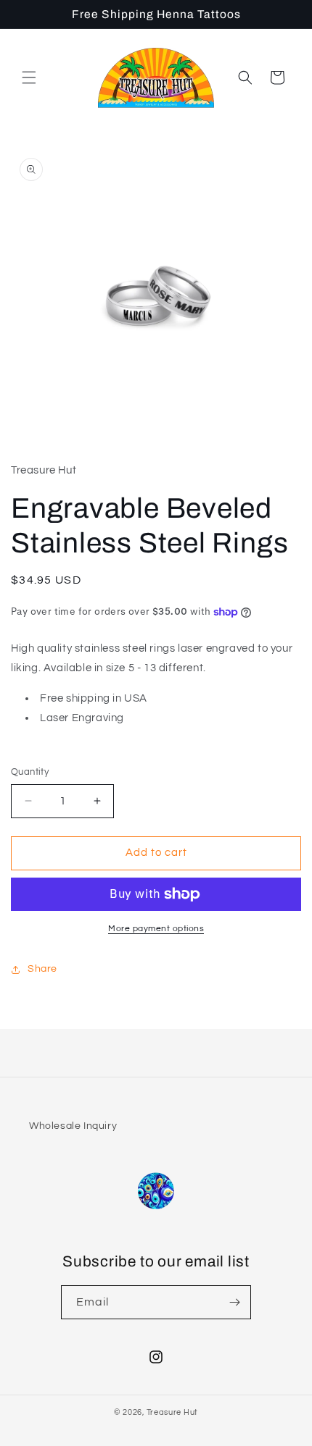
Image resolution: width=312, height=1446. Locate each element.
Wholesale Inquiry (73, 1126)
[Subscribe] (234, 1302)
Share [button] (42, 969)
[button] (29, 77)
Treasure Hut (172, 1412)
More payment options (156, 928)
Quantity (30, 772)
